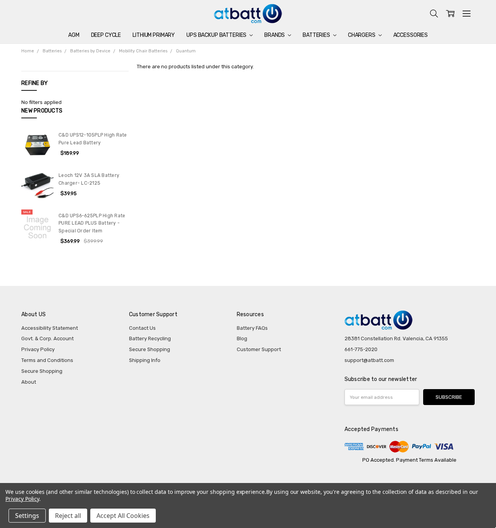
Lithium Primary (154, 35)
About (28, 382)
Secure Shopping (41, 371)
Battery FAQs (252, 328)
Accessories (410, 35)
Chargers (362, 35)
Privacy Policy (38, 349)
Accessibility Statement (49, 328)
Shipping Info (144, 360)
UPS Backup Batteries (217, 35)
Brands (275, 35)
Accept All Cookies (123, 515)
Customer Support (259, 349)
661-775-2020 (360, 349)
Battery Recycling (150, 338)
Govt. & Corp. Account (47, 338)
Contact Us (142, 328)
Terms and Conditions (47, 360)
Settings (27, 515)
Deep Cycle (106, 35)
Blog (242, 338)
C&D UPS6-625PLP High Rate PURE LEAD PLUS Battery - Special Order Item (92, 223)
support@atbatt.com (369, 360)
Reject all (68, 515)
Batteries (317, 35)
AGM (73, 35)
